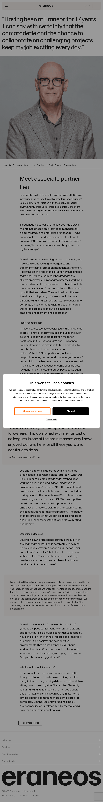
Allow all (71, 411)
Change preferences (32, 411)
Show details (51, 419)
